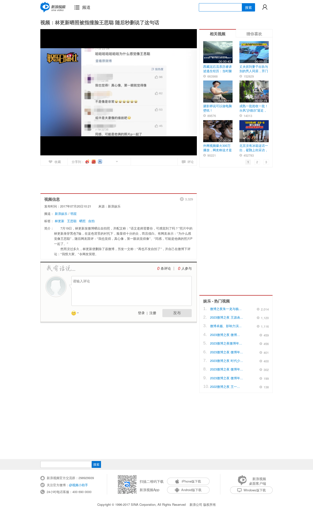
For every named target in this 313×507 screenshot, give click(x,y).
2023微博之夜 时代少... (226, 360)
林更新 (59, 221)
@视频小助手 (78, 485)
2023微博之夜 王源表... (226, 317)
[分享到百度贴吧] (100, 161)
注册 (152, 313)
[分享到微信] (111, 161)
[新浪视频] (53, 7)
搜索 (248, 7)
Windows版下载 (255, 490)
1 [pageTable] (248, 162)
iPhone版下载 (191, 481)
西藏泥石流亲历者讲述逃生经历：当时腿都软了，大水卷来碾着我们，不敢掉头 (217, 73)
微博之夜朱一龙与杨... (226, 308)
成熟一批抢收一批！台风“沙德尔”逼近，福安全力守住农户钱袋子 (253, 112)
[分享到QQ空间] (105, 161)
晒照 (82, 221)
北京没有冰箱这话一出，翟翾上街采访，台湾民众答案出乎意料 (253, 152)
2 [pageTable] (257, 162)
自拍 (91, 221)
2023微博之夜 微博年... (226, 352)
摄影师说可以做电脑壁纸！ (217, 108)
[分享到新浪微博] (87, 161)
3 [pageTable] (266, 162)
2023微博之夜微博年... (226, 343)
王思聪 (72, 221)
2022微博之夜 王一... (225, 386)
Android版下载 (191, 489)
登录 (141, 313)
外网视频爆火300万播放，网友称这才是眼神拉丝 (217, 150)
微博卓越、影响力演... (226, 325)
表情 (76, 314)
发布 (177, 313)
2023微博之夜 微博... (225, 334)
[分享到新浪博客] (94, 161)
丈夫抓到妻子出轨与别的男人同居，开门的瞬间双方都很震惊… (253, 73)
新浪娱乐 (61, 213)
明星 (73, 213)
